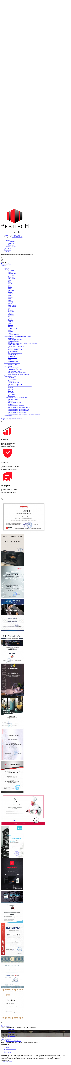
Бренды (6, 269)
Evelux (10, 287)
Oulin (9, 323)
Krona (10, 303)
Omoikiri (10, 321)
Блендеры (11, 381)
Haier (9, 298)
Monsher (10, 320)
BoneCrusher (12, 273)
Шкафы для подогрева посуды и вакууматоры (22, 343)
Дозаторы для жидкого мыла (17, 372)
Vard (9, 333)
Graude (10, 297)
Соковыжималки (13, 382)
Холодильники (13, 351)
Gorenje (10, 293)
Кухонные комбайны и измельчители (20, 386)
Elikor (10, 283)
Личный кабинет (6, 264)
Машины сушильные (14, 348)
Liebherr (10, 310)
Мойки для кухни (13, 368)
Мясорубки (11, 394)
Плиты (10, 359)
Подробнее (11, 1029)
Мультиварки (12, 379)
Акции (6, 251)
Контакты (7, 250)
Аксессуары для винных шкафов (18, 409)
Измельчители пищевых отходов (18, 374)
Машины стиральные (15, 349)
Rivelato (10, 325)
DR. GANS (11, 278)
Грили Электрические (15, 384)
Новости (11, 245)
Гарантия (11, 243)
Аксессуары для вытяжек (16, 406)
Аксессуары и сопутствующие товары (16, 397)
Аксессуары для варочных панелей (19, 407)
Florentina (11, 290)
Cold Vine (11, 275)
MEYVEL (11, 315)
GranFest (10, 295)
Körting (10, 302)
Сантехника (8, 366)
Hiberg (10, 300)
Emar (9, 285)
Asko (9, 272)
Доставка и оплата (10, 246)
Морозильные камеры (15, 353)
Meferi (10, 313)
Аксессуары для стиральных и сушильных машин (24, 414)
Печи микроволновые (15, 339)
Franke (10, 292)
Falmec (10, 288)
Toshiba (10, 331)
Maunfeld (11, 311)
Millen (10, 318)
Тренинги (7, 248)
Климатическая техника (12, 363)
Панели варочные (13, 344)
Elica (9, 282)
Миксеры (11, 387)
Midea (10, 316)
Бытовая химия (13, 399)
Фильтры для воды (14, 371)
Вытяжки (11, 338)
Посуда (10, 391)
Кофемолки (11, 392)
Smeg (9, 330)
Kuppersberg (12, 305)
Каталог (3, 265)
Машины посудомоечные (16, 346)
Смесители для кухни (15, 369)
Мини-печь (11, 396)
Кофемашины (12, 358)
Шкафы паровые (13, 361)
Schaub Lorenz (12, 328)
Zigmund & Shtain (13, 335)
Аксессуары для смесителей (17, 412)
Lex (9, 308)
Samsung (10, 326)
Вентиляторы (12, 364)
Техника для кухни (10, 376)
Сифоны (10, 404)
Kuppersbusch (12, 306)
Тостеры (10, 389)
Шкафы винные (13, 354)
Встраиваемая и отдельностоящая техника (17, 336)
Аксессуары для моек (15, 402)
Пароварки (11, 356)
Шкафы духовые (13, 341)
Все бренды (12, 270)
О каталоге (7, 240)
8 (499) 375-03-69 (17, 237)
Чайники (11, 377)
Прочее (10, 401)
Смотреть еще (5, 1026)
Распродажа (8, 415)
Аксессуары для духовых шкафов (18, 410)
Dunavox (11, 280)
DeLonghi (11, 277)
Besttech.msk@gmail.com (12, 235)
